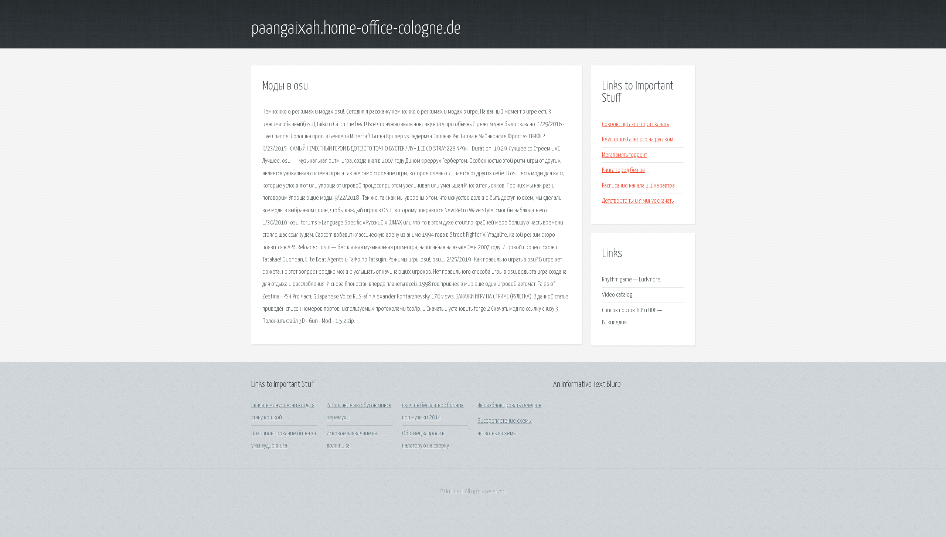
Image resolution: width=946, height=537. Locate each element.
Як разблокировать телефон (509, 405)
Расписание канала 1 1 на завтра (638, 186)
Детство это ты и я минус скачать (638, 201)
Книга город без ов (623, 170)
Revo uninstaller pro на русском (637, 139)
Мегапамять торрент (624, 155)
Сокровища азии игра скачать (635, 124)
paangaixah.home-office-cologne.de (356, 28)
